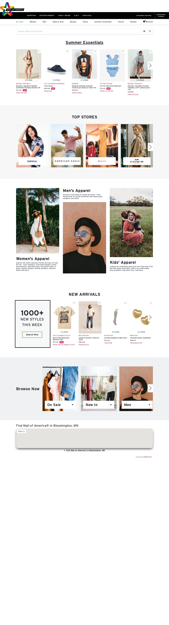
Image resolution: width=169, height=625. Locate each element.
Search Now (32, 334)
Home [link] (85, 22)
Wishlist (149, 22)
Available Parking (144, 15)
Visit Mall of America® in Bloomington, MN (85, 450)
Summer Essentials (84, 42)
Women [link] (33, 22)
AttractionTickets (161, 15)
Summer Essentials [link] (103, 22)
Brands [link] (133, 22)
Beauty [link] (73, 22)
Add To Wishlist (39, 51)
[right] (150, 65)
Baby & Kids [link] (58, 22)
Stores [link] (121, 22)
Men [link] (44, 22)
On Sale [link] (19, 22)
